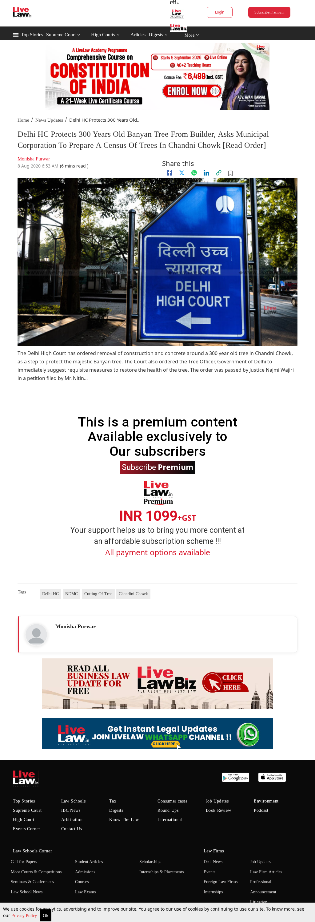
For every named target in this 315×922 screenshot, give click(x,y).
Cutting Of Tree (98, 594)
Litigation (258, 902)
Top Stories (32, 34)
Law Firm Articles (266, 872)
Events (209, 872)
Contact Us (71, 829)
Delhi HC (50, 594)
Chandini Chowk (133, 594)
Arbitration (72, 819)
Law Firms (214, 850)
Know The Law (124, 819)
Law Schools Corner (32, 850)
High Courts (103, 34)
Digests (156, 34)
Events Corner (26, 829)
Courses (82, 882)
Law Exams (85, 892)
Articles (138, 34)
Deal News (213, 861)
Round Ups (168, 810)
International (170, 819)
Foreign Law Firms (220, 882)
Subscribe (157, 467)
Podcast (261, 810)
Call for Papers (24, 861)
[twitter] (182, 173)
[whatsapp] (194, 173)
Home (23, 120)
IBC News (71, 810)
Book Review (218, 810)
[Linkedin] (206, 173)
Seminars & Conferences (32, 882)
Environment (266, 801)
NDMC (71, 594)
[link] (218, 173)
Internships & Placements (161, 872)
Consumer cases (172, 801)
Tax (112, 801)
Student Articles (89, 861)
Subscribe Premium (269, 12)
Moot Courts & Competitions (36, 872)
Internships (213, 892)
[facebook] (169, 173)
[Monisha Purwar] (36, 634)
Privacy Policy (24, 915)
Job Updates (217, 801)
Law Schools (73, 801)
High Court (23, 819)
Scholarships (150, 861)
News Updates (49, 120)
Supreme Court (61, 34)
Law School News (26, 892)
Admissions (85, 872)
